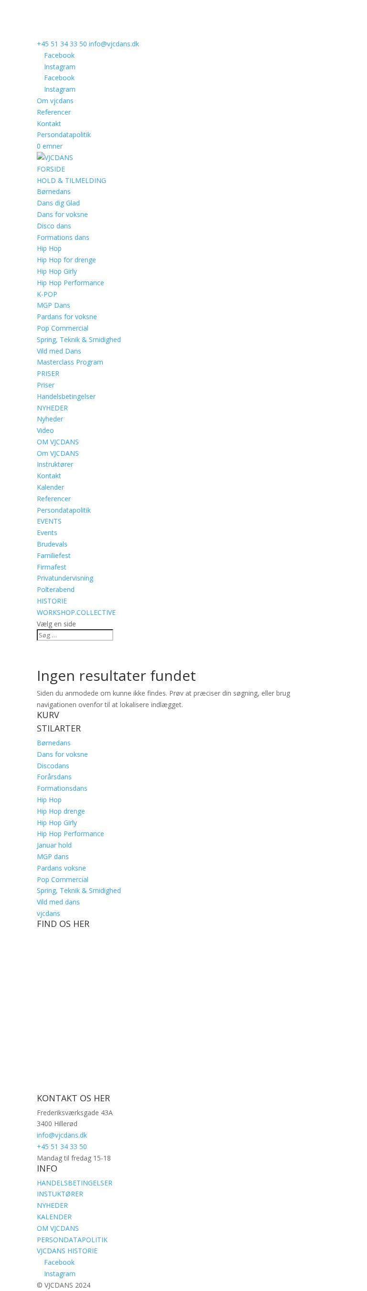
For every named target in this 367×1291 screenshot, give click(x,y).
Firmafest (51, 566)
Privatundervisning (65, 577)
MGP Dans (53, 305)
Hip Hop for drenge (66, 259)
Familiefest (54, 555)
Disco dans (54, 225)
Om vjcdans (55, 100)
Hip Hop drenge (61, 811)
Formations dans (63, 237)
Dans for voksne (62, 214)
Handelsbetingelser (66, 396)
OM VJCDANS (58, 441)
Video (45, 430)
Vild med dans (58, 901)
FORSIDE (51, 168)
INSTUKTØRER (60, 1193)
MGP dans (53, 856)
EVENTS (49, 521)
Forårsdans (54, 776)
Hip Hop (49, 248)
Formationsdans (62, 788)
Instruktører (55, 464)
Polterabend (56, 589)
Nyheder (50, 418)
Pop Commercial (62, 328)
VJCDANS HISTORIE (67, 1250)
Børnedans (54, 191)
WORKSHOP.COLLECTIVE (76, 612)
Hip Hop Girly (57, 271)
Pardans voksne (61, 867)
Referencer (54, 112)
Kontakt (49, 123)
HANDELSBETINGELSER (74, 1182)
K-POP (47, 294)
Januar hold (54, 845)
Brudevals (52, 544)
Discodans (53, 765)
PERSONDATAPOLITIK (72, 1239)
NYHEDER (52, 407)
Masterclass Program (70, 361)
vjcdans (48, 913)
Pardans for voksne (67, 316)
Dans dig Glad (58, 202)
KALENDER (54, 1216)
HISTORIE (52, 600)
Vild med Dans (59, 350)
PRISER (48, 373)
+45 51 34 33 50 (62, 43)
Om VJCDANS (58, 453)
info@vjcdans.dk (62, 1135)
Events (47, 532)
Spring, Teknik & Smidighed (79, 339)
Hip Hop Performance (70, 282)
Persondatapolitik (64, 134)
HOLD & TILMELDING (71, 180)
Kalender (50, 487)
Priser (45, 384)
